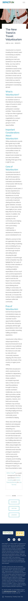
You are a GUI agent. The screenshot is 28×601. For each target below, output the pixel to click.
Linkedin (14, 514)
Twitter (14, 508)
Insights (17, 43)
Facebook (14, 501)
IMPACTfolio (10, 473)
